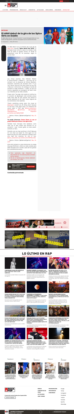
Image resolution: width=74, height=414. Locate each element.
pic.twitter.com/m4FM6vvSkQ (27, 137)
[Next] (46, 412)
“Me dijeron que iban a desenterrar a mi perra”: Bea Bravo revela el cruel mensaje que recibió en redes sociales (63, 376)
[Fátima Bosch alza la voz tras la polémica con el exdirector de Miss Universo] (23, 368)
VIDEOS (11, 1)
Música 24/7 (23, 9)
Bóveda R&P (66, 9)
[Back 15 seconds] (38, 412)
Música (40, 388)
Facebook (63, 395)
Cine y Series (41, 396)
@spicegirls (10, 105)
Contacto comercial (10, 397)
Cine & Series (49, 9)
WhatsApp (63, 404)
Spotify (63, 402)
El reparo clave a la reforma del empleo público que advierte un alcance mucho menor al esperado (50, 376)
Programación (14, 9)
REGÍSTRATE (66, 1)
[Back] (35, 412)
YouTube (63, 399)
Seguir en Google (30, 166)
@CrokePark (10, 110)
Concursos (58, 9)
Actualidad (40, 9)
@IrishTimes (21, 110)
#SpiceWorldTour (12, 111)
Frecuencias (52, 390)
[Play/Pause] (40, 412)
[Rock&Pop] (12, 5)
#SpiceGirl (33, 111)
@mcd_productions (30, 108)
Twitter (63, 397)
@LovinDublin (32, 110)
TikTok (62, 391)
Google (62, 388)
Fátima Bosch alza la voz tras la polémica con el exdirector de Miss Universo (23, 376)
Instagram (63, 393)
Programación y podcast (60, 411)
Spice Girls (10, 48)
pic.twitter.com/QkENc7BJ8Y (15, 113)
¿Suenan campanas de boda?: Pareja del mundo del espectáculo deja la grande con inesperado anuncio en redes (37, 376)
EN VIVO (7, 1)
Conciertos (32, 9)
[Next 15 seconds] (43, 412)
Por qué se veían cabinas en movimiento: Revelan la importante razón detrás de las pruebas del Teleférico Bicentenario (10, 376)
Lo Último (5, 9)
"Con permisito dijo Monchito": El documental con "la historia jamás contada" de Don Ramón (23, 154)
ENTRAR (61, 1)
